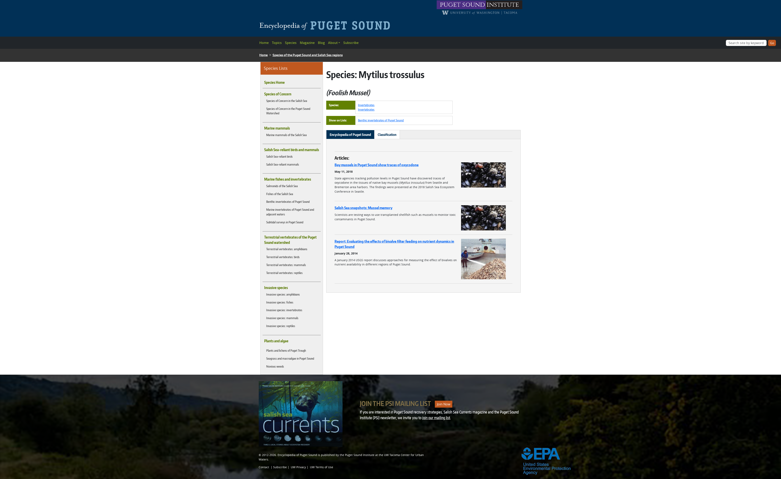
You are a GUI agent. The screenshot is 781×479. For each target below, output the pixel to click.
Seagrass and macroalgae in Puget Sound (290, 358)
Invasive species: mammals (282, 318)
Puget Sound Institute (359, 455)
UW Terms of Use (321, 467)
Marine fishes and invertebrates (287, 179)
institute (503, 4)
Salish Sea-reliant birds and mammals (291, 149)
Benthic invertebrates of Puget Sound (288, 202)
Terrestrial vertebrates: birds (283, 257)
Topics (277, 42)
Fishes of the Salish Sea (279, 194)
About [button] (333, 42)
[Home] (326, 25)
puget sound (462, 4)
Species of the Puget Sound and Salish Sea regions (308, 55)
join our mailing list (436, 417)
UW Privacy (298, 467)
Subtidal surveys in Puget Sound (284, 222)
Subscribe (351, 42)
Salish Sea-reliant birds (279, 156)
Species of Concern (277, 94)
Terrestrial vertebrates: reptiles (284, 273)
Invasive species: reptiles (280, 326)
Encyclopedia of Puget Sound (297, 455)
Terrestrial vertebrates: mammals (286, 265)
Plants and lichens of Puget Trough (286, 350)
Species (291, 42)
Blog (321, 42)
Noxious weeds (275, 366)
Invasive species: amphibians (283, 294)
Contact (264, 467)
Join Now (443, 404)
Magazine (307, 42)
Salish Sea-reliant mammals (282, 164)
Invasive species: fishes (279, 302)
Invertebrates (366, 105)
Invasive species (276, 287)
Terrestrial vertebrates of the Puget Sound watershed (290, 240)
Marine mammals (277, 128)
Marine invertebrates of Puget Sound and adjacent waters (290, 211)
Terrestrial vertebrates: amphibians (286, 249)
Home (264, 42)
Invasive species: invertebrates (284, 310)
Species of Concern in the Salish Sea (286, 101)
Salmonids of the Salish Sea (282, 186)
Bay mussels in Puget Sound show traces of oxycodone (377, 165)
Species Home (274, 82)
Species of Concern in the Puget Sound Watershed (288, 111)
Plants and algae (276, 341)
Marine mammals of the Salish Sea (286, 135)
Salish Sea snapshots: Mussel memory (363, 207)
